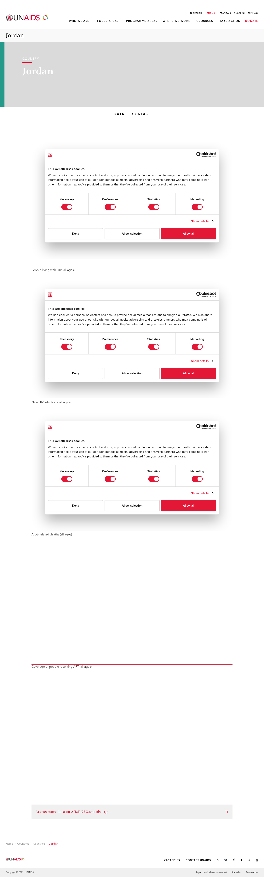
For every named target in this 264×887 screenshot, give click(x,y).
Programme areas (142, 21)
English (212, 13)
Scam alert (237, 873)
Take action (230, 21)
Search (197, 13)
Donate (251, 21)
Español (253, 13)
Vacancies (172, 860)
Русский (239, 13)
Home (9, 844)
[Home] (27, 18)
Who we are (79, 21)
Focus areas (107, 21)
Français (225, 13)
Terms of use (252, 873)
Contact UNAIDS (198, 860)
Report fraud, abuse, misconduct (211, 873)
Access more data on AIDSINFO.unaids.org (71, 812)
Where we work (176, 21)
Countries (23, 844)
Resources (204, 21)
